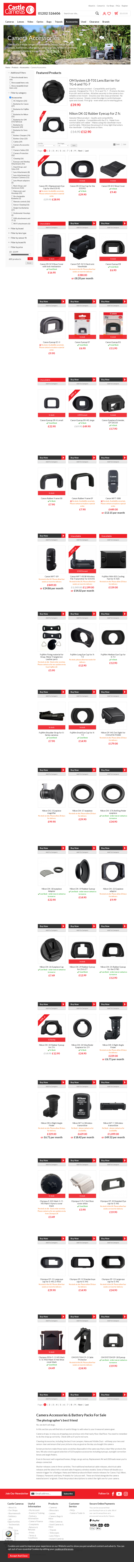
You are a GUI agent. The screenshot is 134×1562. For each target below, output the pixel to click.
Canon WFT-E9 (51, 576)
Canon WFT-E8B (113, 498)
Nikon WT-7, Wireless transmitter (113, 1124)
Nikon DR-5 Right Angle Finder (113, 1046)
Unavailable (45, 223)
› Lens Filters (54, 1536)
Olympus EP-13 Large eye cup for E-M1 (113, 1280)
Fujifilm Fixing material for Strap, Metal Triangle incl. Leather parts (51, 656)
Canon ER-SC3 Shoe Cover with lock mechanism (51, 265)
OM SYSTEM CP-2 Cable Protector (82, 1358)
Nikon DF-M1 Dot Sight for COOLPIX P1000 (113, 733)
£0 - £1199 (13, 252)
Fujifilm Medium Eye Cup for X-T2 (113, 655)
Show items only (18, 78)
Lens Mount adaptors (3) (20, 182)
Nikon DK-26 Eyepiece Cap (52, 967)
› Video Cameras (55, 1521)
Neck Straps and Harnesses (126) (18, 187)
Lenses (20, 22)
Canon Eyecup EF (82, 342)
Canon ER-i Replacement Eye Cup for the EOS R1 (51, 187)
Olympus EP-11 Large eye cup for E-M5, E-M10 (51, 1280)
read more (52, 50)
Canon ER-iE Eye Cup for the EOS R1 (82, 187)
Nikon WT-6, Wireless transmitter (82, 1124)
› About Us (11, 1507)
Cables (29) (17, 142)
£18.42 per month (84, 1137)
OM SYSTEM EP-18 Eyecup (113, 1357)
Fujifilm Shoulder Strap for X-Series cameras (51, 733)
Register (125, 6)
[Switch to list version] (122, 144)
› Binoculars (53, 1510)
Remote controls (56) (21, 202)
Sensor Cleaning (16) (21, 205)
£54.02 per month (84, 590)
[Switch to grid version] (114, 144)
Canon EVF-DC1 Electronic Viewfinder (82, 265)
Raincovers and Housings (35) (18, 192)
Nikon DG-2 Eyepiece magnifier (51, 811)
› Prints (31, 1532)
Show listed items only (18, 87)
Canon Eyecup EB (113, 264)
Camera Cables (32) (21, 150)
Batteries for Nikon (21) (19, 115)
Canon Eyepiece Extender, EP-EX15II (113, 421)
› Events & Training (36, 1513)
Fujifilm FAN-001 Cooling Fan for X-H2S (113, 577)
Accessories (72, 22)
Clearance (94, 22)
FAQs (118, 6)
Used (83, 22)
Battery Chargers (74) (21, 135)
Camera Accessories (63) (20, 146)
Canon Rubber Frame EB (51, 498)
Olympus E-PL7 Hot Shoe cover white (82, 1202)
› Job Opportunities (13, 1520)
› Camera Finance (35, 1521)
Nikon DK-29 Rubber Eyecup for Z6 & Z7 (82, 968)
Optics (40, 22)
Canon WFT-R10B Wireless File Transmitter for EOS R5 (82, 577)
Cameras (9, 22)
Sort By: (40, 143)
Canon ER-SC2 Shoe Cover (113, 186)
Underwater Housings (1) (20, 214)
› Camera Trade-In (77, 1513)
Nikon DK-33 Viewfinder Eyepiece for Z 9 (82, 1046)
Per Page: (61, 143)
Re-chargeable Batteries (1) (18, 197)
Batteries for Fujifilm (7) (20, 110)
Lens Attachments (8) (21, 172)
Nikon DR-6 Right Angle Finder (51, 1124)
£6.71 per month (114, 1059)
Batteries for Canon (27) (20, 105)
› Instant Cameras (56, 1538)
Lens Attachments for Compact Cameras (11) (20, 176)
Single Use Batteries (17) (20, 209)
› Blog (10, 1527)
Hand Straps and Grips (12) (18, 168)
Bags (49, 22)
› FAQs (72, 1510)
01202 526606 (49, 13)
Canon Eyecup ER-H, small (51, 420)
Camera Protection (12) (19, 154)
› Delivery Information (33, 1517)
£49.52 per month (115, 1137)
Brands (106, 22)
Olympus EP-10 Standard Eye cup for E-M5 (113, 1202)
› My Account (34, 1510)
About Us (91, 6)
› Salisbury (11, 1516)
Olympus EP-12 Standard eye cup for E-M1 (82, 1280)
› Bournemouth (13, 1513)
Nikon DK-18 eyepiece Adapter (52, 890)
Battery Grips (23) (20, 139)
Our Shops (110, 6)
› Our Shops (12, 1510)
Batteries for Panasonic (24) (17, 126)
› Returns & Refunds (33, 1528)
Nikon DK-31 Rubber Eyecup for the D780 (113, 968)
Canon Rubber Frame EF (82, 498)
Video (30, 22)
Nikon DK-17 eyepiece (82, 810)
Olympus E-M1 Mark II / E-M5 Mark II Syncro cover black (51, 1203)
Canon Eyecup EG (113, 342)
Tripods (59, 22)
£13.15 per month (115, 512)
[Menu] (13, 1530)
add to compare (51, 227)
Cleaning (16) (18, 158)
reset (29, 263)
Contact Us (101, 6)
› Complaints (33, 1524)
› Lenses (51, 1513)
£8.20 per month (83, 278)
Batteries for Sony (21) (19, 131)
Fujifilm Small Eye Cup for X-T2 (82, 733)
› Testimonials (13, 1524)
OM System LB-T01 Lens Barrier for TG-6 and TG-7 (94, 82)
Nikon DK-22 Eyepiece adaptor (113, 890)
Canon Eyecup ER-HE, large (82, 420)
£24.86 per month (53, 588)
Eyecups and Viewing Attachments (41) (20, 163)
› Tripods (52, 1530)
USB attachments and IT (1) (20, 219)
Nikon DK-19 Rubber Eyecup (82, 889)
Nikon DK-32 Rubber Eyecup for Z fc (95, 113)
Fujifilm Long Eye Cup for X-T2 (82, 655)
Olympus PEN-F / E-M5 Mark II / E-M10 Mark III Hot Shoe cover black (52, 1359)
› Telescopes (53, 1533)
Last (87, 150)
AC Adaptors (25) (20, 101)
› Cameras (52, 1507)
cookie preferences (64, 1549)
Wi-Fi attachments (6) (21, 224)
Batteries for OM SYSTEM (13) (19, 121)
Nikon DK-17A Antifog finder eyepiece (113, 811)
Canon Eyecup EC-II (51, 342)
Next (80, 150)
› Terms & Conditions (33, 1536)
